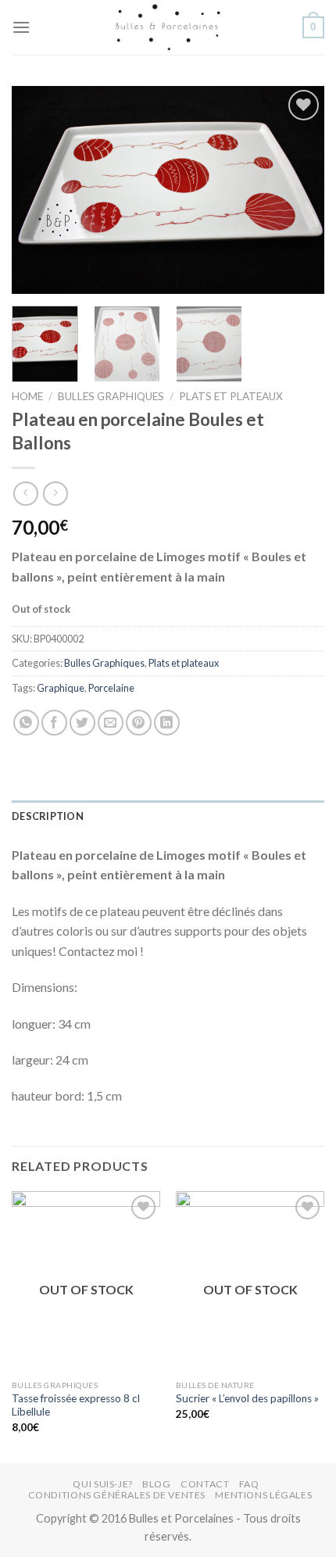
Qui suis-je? (102, 1484)
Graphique (60, 688)
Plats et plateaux (231, 396)
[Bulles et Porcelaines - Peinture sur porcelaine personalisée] (168, 27)
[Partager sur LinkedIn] (167, 723)
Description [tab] (48, 816)
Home (27, 396)
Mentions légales (263, 1495)
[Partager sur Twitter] (82, 723)
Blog (156, 1484)
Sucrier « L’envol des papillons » (247, 1398)
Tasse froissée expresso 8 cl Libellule (76, 1405)
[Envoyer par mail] (110, 723)
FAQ (249, 1484)
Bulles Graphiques (111, 396)
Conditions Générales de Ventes (117, 1495)
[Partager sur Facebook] (54, 723)
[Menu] (21, 27)
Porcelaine (111, 688)
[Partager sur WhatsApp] (26, 723)
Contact (205, 1484)
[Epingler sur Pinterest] (139, 723)
